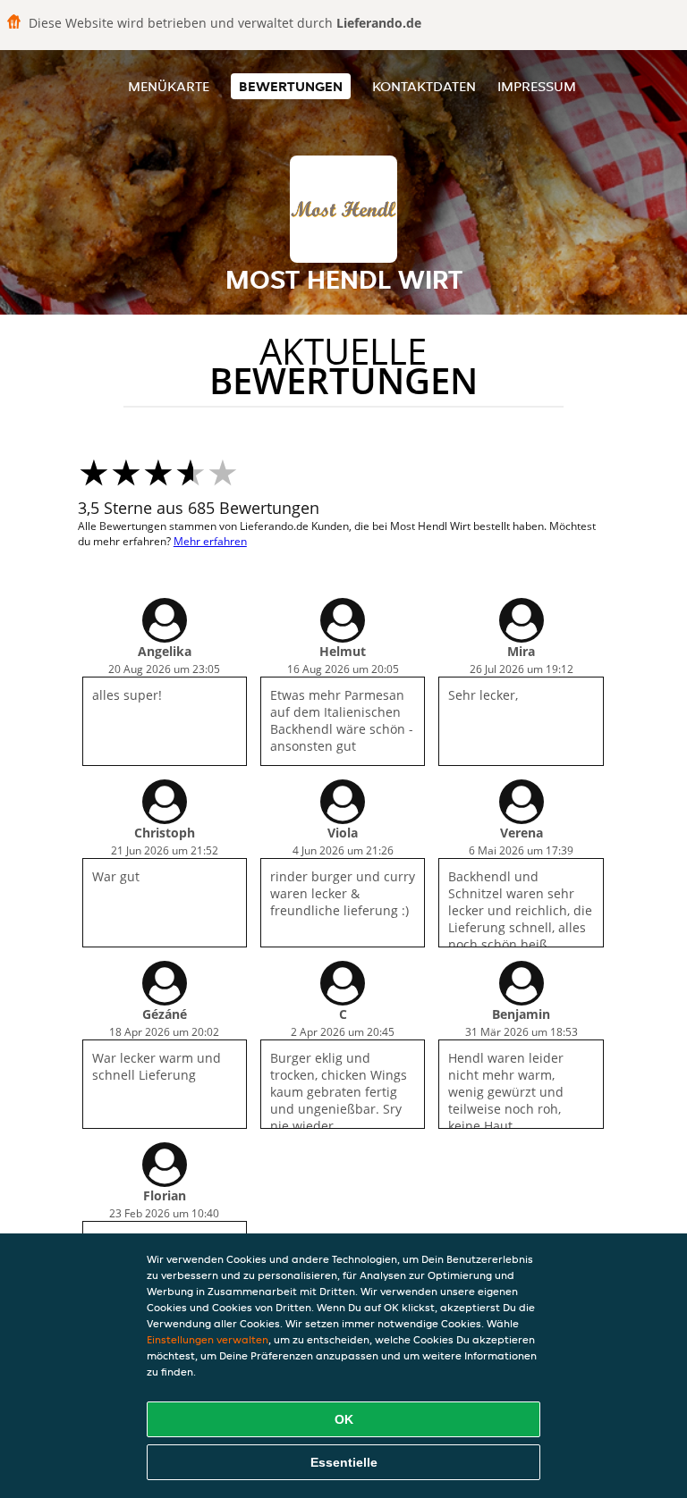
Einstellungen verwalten (207, 1339)
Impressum (536, 86)
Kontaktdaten (424, 86)
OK (344, 1419)
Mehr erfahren (210, 541)
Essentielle (343, 1462)
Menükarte (168, 86)
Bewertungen (291, 86)
